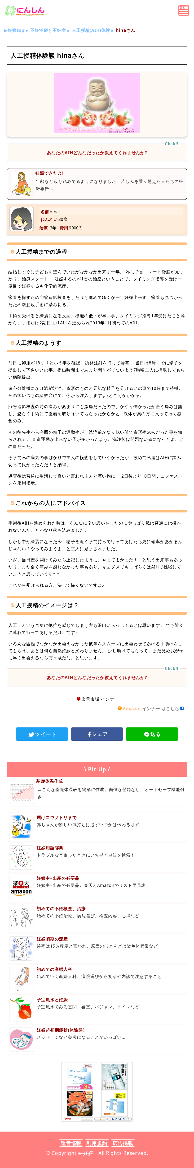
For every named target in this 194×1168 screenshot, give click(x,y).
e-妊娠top (14, 30)
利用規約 (97, 1143)
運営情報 (71, 1143)
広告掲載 (123, 1143)
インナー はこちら (151, 708)
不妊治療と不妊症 (48, 30)
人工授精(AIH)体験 (91, 30)
